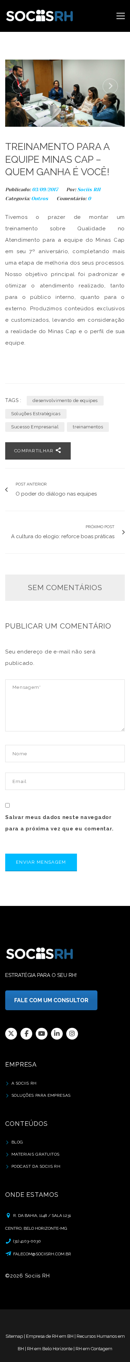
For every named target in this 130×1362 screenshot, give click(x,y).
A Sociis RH (24, 1083)
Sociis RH (89, 189)
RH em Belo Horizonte (49, 1348)
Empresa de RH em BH (49, 1336)
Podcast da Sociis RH (36, 1166)
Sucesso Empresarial (35, 426)
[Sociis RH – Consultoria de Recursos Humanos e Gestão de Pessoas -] (40, 16)
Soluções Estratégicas (36, 413)
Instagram (72, 1034)
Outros (39, 198)
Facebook (26, 1034)
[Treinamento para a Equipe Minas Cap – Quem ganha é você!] (65, 93)
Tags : (13, 400)
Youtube (41, 1034)
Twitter (11, 1034)
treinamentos (88, 426)
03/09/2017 (45, 189)
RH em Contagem (94, 1348)
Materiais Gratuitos (35, 1154)
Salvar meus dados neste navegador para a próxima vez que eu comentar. (59, 823)
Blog (17, 1142)
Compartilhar (34, 450)
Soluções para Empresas (41, 1095)
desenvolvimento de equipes (65, 400)
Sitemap (14, 1336)
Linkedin (57, 1034)
